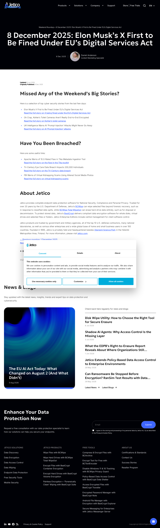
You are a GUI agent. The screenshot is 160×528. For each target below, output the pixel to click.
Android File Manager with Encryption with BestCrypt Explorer (99, 502)
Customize (78, 281)
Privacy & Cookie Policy (33, 524)
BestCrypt (69, 213)
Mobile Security (11, 482)
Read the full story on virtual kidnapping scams (46, 178)
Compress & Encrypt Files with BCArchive (96, 454)
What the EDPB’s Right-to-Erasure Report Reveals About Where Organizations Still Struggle (115, 348)
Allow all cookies (116, 281)
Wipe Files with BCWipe (54, 452)
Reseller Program (130, 467)
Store (125, 5)
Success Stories (129, 462)
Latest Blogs (108, 387)
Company (95, 5)
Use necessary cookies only (44, 281)
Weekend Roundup (46, 27)
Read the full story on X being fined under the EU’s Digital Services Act (57, 113)
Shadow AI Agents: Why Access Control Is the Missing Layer (118, 334)
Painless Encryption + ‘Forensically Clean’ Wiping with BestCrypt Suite (59, 483)
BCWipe (79, 206)
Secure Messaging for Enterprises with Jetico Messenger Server (98, 510)
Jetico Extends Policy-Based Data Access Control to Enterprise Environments (120, 362)
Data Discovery (11, 452)
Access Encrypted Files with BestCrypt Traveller (95, 486)
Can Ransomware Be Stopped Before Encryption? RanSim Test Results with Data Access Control (116, 376)
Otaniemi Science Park (105, 230)
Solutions (78, 5)
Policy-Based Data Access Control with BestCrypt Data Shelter (98, 478)
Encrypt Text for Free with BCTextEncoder (94, 462)
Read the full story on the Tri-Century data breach (47, 170)
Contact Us (127, 457)
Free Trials (135, 5)
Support (111, 5)
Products (62, 5)
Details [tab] (80, 253)
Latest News (91, 387)
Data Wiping (10, 467)
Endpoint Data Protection (16, 472)
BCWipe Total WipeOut (70, 210)
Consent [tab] (42, 253)
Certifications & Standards (134, 452)
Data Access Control (13, 462)
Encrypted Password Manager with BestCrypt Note (98, 494)
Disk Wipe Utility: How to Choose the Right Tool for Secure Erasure (119, 320)
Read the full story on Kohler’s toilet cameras (45, 121)
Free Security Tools (13, 477)
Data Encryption (11, 457)
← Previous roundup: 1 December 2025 (38, 239)
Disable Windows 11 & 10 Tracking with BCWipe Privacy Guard (98, 470)
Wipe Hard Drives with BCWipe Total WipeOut (58, 459)
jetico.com (83, 233)
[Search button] (144, 5)
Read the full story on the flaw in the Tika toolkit (46, 162)
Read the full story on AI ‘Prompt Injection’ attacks (47, 129)
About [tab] (117, 253)
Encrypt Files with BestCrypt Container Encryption (56, 467)
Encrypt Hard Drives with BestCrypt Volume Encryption (60, 475)
